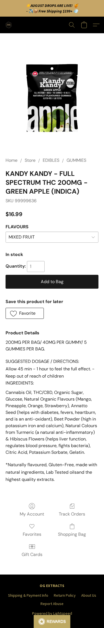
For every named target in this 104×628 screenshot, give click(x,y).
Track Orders (72, 514)
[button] (9, 25)
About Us (88, 595)
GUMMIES (76, 160)
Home (11, 160)
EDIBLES (51, 160)
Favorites (32, 534)
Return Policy (65, 595)
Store (30, 160)
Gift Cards (32, 554)
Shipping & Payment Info (28, 595)
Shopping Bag (72, 534)
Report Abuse (52, 603)
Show (52, 621)
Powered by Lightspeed (52, 613)
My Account (32, 514)
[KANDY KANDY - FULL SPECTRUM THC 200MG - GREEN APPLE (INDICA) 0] (52, 101)
